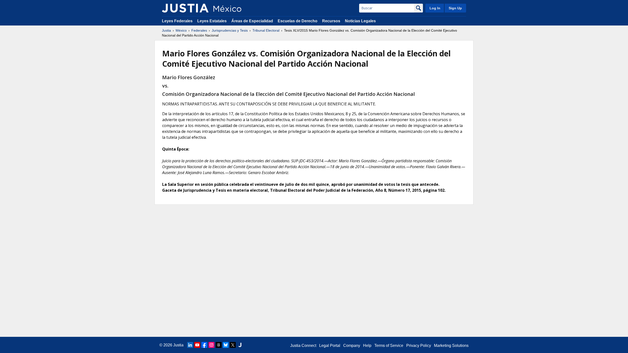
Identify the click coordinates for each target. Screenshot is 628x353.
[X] (233, 345)
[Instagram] (211, 345)
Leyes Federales (177, 21)
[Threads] (219, 345)
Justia (166, 30)
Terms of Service (388, 345)
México (181, 30)
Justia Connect (303, 345)
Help (367, 345)
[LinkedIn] (190, 345)
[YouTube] (197, 345)
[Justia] (185, 8)
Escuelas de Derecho (297, 21)
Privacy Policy (418, 345)
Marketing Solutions (451, 345)
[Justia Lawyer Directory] (240, 345)
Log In (435, 8)
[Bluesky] (226, 345)
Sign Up (455, 8)
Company (351, 345)
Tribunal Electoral (265, 30)
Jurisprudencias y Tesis (230, 30)
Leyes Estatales (212, 21)
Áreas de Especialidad (252, 21)
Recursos (331, 21)
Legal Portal (329, 345)
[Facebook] (204, 345)
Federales (199, 30)
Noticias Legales (360, 21)
